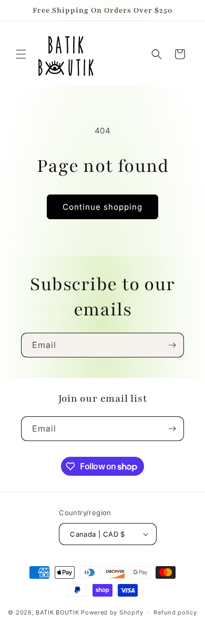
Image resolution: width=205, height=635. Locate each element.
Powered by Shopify (112, 612)
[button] (21, 54)
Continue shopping (102, 207)
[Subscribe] (171, 345)
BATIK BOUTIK (57, 612)
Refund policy (175, 612)
